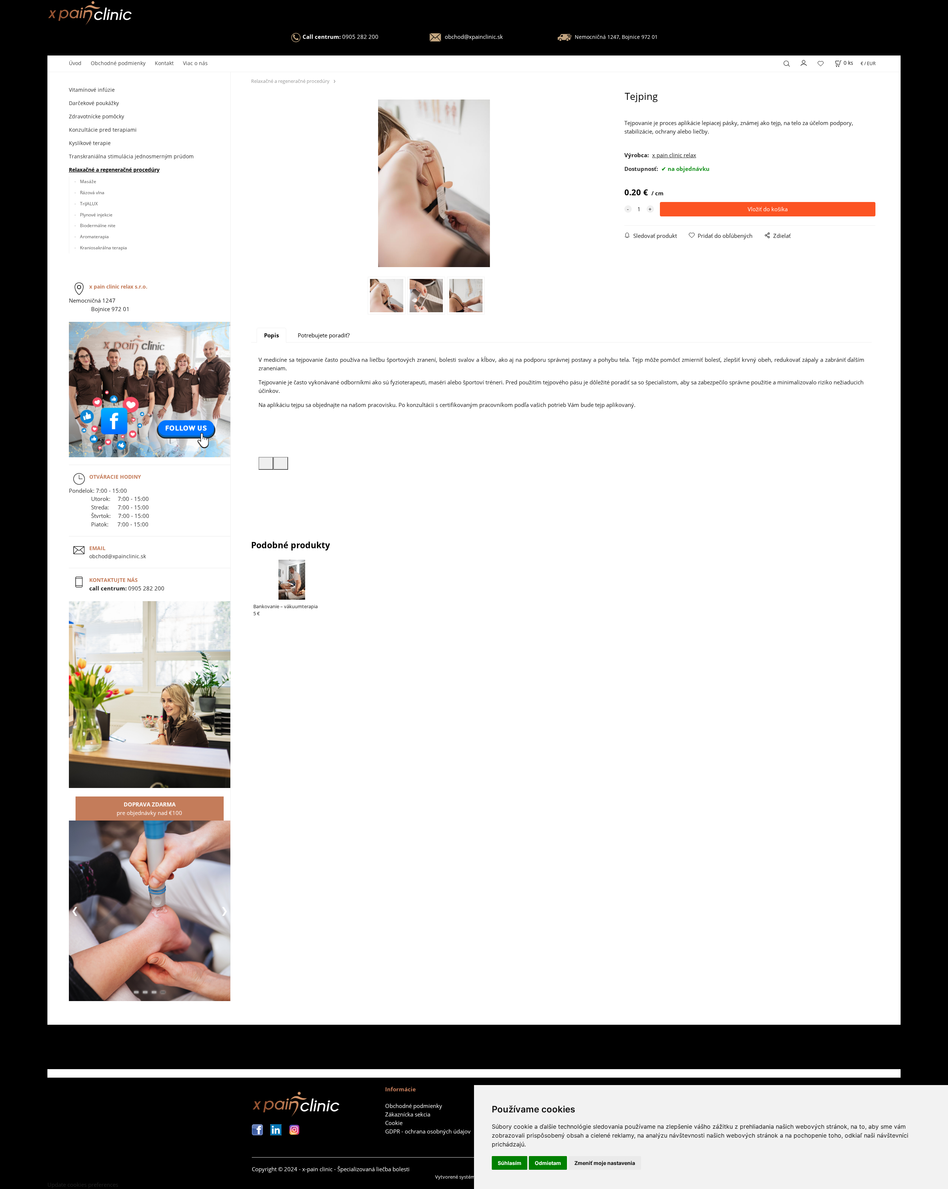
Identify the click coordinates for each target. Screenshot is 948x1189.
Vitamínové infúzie (92, 89)
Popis (271, 335)
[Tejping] (433, 183)
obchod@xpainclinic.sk (117, 556)
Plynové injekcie (96, 215)
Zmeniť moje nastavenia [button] (604, 1163)
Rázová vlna (92, 192)
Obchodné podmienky (118, 63)
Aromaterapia (94, 236)
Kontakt (164, 63)
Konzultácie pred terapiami (103, 129)
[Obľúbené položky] (820, 63)
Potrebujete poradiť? (324, 335)
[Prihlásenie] (804, 62)
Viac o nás (195, 63)
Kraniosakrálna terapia (103, 248)
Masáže (88, 181)
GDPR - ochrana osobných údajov (428, 1131)
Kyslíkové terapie (90, 142)
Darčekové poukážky (94, 103)
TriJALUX (89, 204)
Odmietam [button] (548, 1163)
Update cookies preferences (82, 1184)
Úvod (75, 63)
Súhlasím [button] (509, 1163)
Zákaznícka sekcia (407, 1114)
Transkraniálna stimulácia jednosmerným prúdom (131, 156)
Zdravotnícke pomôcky (96, 116)
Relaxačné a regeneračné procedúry (114, 169)
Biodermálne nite (98, 225)
